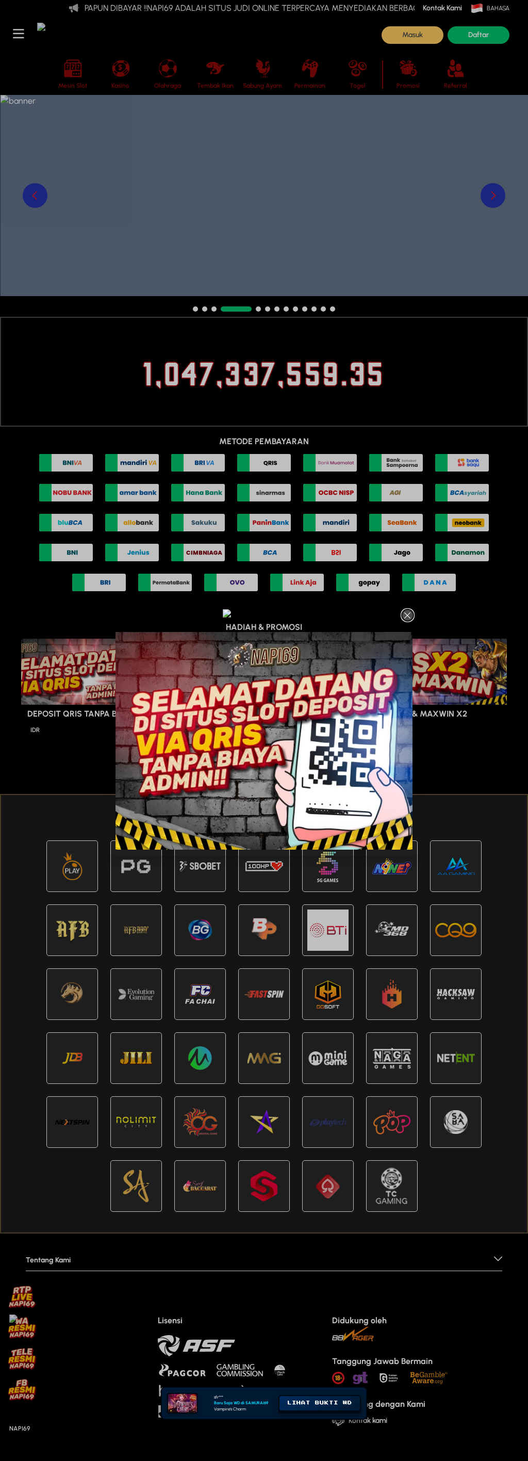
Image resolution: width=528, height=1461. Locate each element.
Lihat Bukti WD (319, 1403)
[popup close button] (408, 615)
